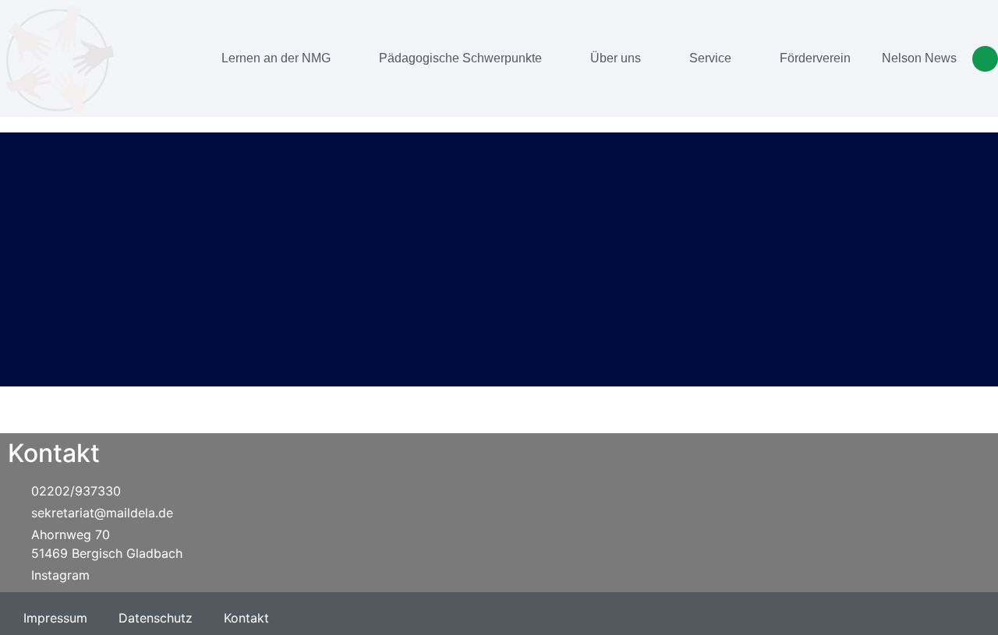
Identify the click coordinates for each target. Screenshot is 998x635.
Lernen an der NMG (276, 58)
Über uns (615, 58)
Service (710, 58)
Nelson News (919, 58)
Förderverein (815, 58)
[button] (985, 59)
